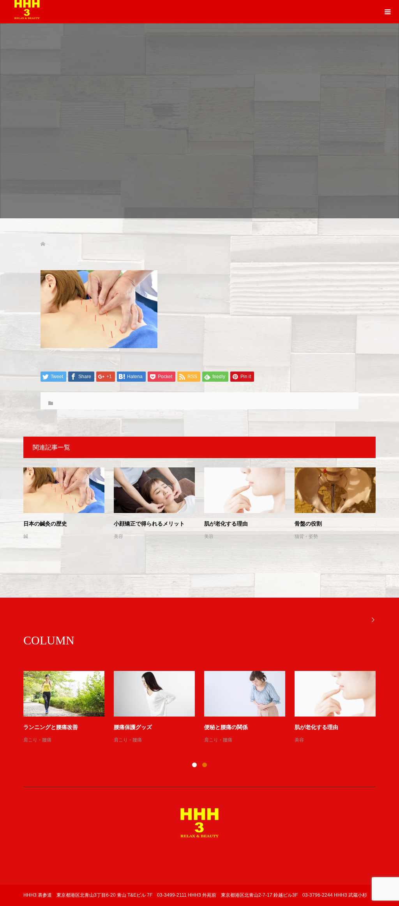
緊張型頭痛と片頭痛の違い (237, 727)
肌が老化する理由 (226, 524)
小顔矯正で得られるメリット (149, 524)
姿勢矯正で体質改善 (47, 727)
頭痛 (209, 740)
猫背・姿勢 (306, 536)
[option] (204, 708)
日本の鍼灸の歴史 (45, 524)
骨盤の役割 (308, 524)
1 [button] (194, 765)
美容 (118, 536)
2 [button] (204, 765)
